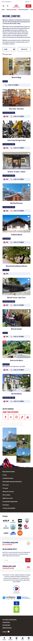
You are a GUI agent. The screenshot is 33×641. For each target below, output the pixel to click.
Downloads (6, 505)
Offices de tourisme (8, 491)
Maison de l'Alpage (16, 77)
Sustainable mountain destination (12, 481)
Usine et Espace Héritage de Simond (16, 140)
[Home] (16, 6)
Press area (6, 485)
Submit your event (8, 498)
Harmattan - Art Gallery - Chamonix (16, 172)
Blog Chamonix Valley (9, 471)
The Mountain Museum (16, 235)
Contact (5, 631)
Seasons (27, 1)
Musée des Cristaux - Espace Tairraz (16, 298)
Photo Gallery (6, 495)
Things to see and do (11, 9)
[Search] (7, 6)
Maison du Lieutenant (16, 329)
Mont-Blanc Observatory (16, 203)
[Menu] (3, 6)
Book (28, 6)
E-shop (5, 475)
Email (7, 116)
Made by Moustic (7, 627)
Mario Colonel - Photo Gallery (16, 109)
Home (3, 9)
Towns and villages (6, 1)
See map (5, 49)
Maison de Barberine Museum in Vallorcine (16, 266)
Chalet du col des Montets (16, 360)
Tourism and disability (9, 508)
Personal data (6, 625)
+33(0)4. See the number (13, 85)
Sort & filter (24, 49)
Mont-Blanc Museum (17, 394)
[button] (16, 73)
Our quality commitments (9, 619)
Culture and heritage (23, 9)
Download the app (8, 568)
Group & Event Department (10, 501)
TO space (5, 488)
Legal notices (6, 622)
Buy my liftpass (7, 544)
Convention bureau (8, 478)
